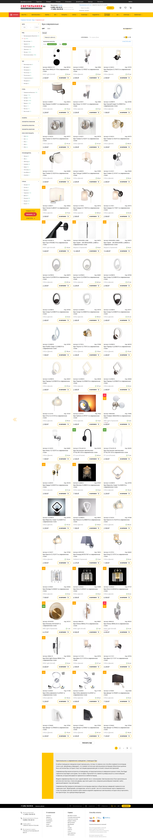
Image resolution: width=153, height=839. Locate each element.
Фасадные (27, 80)
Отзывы (58, 1)
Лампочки (27, 49)
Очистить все (126, 41)
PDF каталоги (71, 834)
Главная (23, 20)
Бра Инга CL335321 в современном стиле (85, 590)
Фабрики (48, 817)
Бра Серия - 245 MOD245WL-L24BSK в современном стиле (116, 243)
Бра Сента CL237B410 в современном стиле (86, 278)
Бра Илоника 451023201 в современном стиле (52, 625)
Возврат (48, 1)
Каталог (15, 14)
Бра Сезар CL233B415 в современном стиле (117, 313)
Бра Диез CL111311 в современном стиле (116, 659)
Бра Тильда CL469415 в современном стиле (86, 174)
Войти (130, 1)
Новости (70, 829)
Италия (27, 201)
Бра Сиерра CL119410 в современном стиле (86, 209)
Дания (26, 195)
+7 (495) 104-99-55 (62, 9)
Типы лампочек (72, 833)
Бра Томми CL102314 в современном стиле (55, 174)
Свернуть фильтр (50, 37)
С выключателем (28, 78)
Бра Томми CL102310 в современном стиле (55, 140)
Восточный (27, 111)
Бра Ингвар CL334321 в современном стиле (56, 590)
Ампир (27, 95)
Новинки (48, 822)
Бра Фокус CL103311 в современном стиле (85, 105)
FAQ (69, 826)
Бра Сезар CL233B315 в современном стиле (56, 313)
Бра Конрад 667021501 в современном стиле (86, 555)
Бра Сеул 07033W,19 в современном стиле (55, 243)
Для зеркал (27, 67)
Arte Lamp (27, 169)
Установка (68, 1)
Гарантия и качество (73, 819)
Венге (26, 106)
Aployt (26, 167)
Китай (26, 203)
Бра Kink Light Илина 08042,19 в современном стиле (54, 659)
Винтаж (26, 108)
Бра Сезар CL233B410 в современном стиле (86, 313)
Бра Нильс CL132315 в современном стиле (55, 451)
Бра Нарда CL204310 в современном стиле (55, 486)
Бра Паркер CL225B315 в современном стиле (117, 347)
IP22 (25, 141)
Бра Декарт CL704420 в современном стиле (55, 728)
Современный (51, 44)
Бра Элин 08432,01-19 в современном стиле (56, 70)
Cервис (70, 812)
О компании (50, 812)
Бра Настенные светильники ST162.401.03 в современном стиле (85, 451)
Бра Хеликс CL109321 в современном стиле (86, 70)
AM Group (27, 161)
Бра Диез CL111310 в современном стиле (85, 659)
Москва (60, 5)
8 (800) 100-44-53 (62, 7)
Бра (33, 20)
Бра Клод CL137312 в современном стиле (116, 555)
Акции (47, 824)
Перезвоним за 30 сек (85, 5)
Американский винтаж (30, 92)
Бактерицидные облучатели (31, 36)
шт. (115, 806)
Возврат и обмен (72, 820)
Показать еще (87, 743)
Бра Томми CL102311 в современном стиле (86, 140)
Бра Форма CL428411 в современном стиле (55, 105)
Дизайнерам (79, 1)
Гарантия (39, 1)
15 (127, 748)
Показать (29, 214)
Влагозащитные (28, 64)
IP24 (25, 144)
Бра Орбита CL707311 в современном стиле (86, 417)
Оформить (126, 806)
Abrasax (26, 156)
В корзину (62, 78)
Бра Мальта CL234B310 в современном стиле (86, 521)
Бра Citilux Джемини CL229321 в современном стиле (54, 694)
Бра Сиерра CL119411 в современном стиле (117, 209)
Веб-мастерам (71, 822)
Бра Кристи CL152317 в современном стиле (56, 555)
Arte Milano (27, 172)
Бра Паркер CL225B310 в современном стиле (56, 382)
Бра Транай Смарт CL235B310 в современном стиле (114, 105)
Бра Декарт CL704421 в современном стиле (86, 728)
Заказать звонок (39, 806)
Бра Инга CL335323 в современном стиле (116, 590)
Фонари (26, 83)
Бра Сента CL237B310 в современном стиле (56, 278)
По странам (49, 819)
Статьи (69, 831)
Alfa (25, 159)
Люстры (27, 52)
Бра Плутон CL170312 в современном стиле (86, 347)
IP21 (26, 139)
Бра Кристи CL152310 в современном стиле (116, 521)
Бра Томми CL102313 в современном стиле (116, 140)
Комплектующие (29, 46)
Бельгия (26, 190)
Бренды (90, 1)
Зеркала (27, 44)
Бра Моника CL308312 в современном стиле (86, 486)
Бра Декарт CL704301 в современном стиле (116, 694)
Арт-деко (27, 100)
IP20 (26, 136)
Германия (27, 193)
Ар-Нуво (27, 98)
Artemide (26, 175)
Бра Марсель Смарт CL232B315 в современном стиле (54, 521)
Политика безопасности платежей (97, 824)
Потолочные (27, 75)
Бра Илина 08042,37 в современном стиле (85, 625)
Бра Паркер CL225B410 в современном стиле (86, 382)
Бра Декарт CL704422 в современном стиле (116, 728)
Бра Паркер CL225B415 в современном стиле (117, 382)
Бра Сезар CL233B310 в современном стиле (117, 278)
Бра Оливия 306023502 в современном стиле (117, 417)
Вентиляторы (28, 41)
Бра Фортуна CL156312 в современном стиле (117, 70)
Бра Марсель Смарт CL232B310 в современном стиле (115, 486)
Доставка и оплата (26, 1)
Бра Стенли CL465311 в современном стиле (56, 209)
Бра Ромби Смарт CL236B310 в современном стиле (53, 347)
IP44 (26, 147)
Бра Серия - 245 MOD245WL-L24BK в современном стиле (85, 243)
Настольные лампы (30, 55)
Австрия (27, 184)
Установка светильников (74, 817)
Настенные (27, 72)
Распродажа (49, 820)
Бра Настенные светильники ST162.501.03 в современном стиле (116, 451)
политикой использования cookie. (98, 832)
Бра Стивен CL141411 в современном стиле (116, 174)
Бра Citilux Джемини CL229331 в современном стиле (84, 694)
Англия (26, 187)
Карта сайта (49, 826)
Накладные (27, 70)
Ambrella (27, 164)
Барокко (27, 103)
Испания (27, 198)
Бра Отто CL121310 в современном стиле (55, 417)
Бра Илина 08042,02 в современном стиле (116, 625)
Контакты (100, 1)
